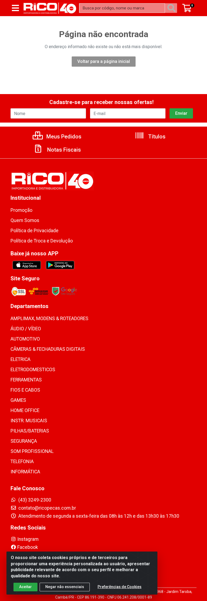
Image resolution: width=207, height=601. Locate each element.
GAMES (18, 400)
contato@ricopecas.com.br (46, 508)
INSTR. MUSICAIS (29, 420)
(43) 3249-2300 (34, 500)
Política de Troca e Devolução (42, 241)
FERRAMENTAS (26, 379)
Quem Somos (25, 220)
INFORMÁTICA (25, 471)
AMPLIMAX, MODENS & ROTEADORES (49, 318)
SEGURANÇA (24, 441)
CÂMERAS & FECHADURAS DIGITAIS (48, 349)
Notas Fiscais (63, 149)
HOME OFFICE (25, 410)
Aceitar (25, 587)
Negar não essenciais (64, 587)
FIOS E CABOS (25, 390)
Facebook (27, 547)
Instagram (28, 539)
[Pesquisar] (172, 8)
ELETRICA (20, 359)
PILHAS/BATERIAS (30, 431)
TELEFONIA (22, 461)
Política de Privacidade (34, 230)
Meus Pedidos (63, 136)
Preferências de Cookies (120, 587)
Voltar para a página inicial (103, 61)
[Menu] (15, 8)
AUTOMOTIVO (25, 339)
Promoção (21, 210)
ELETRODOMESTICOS (33, 369)
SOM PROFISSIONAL (32, 451)
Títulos (156, 136)
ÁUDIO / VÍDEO (26, 328)
